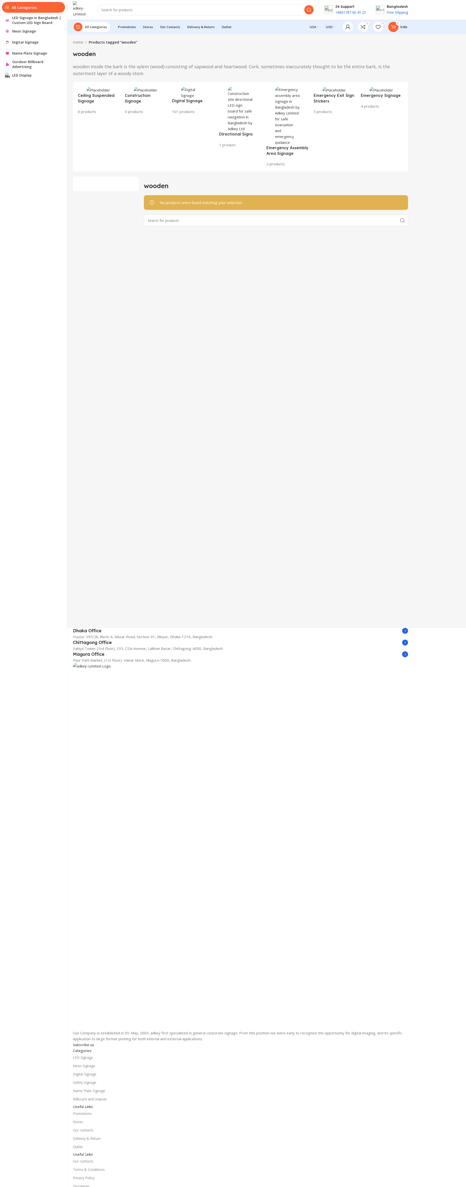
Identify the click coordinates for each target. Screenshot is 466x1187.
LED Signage (83, 1057)
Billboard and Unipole (90, 1099)
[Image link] (240, 846)
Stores (78, 1121)
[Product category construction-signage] (146, 100)
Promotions (82, 1113)
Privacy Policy (83, 1178)
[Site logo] (80, 9)
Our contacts (83, 1130)
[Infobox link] (240, 631)
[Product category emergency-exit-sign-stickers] (334, 100)
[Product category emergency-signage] (382, 98)
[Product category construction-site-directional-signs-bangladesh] (240, 117)
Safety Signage (84, 1082)
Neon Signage (84, 1065)
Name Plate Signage (89, 1090)
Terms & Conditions (89, 1169)
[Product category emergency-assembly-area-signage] (287, 127)
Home (78, 42)
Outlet (78, 1146)
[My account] (347, 27)
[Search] (309, 9)
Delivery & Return (87, 1138)
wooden (84, 53)
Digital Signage (84, 1074)
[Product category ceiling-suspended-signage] (99, 100)
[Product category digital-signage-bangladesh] (193, 100)
